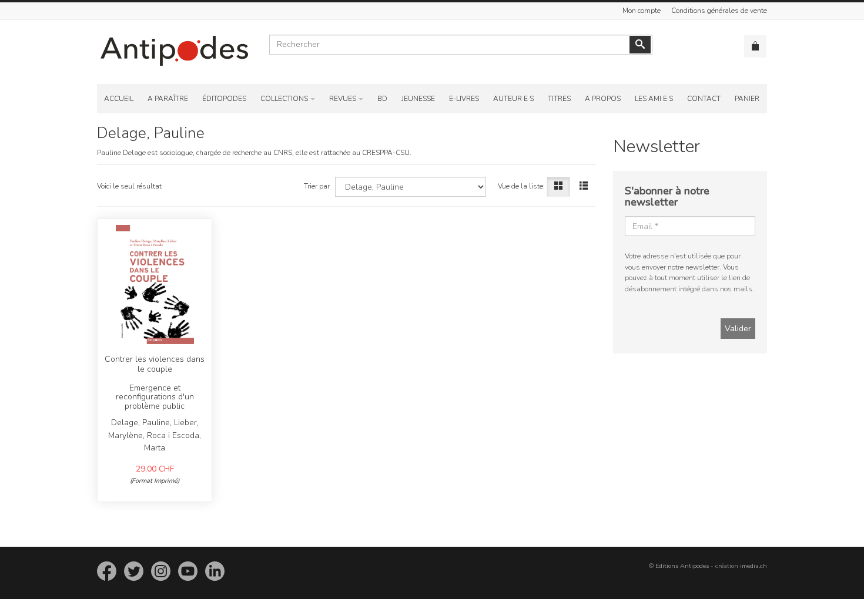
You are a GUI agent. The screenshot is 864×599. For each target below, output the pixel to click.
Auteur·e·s (513, 98)
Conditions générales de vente (719, 10)
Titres (559, 98)
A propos (603, 98)
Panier (747, 98)
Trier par (317, 186)
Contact (704, 98)
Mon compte (641, 10)
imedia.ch (753, 565)
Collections (284, 98)
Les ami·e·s (654, 98)
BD (382, 98)
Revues (342, 98)
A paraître (168, 98)
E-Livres (464, 98)
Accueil (118, 98)
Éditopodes (224, 98)
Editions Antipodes (682, 565)
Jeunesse (418, 98)
